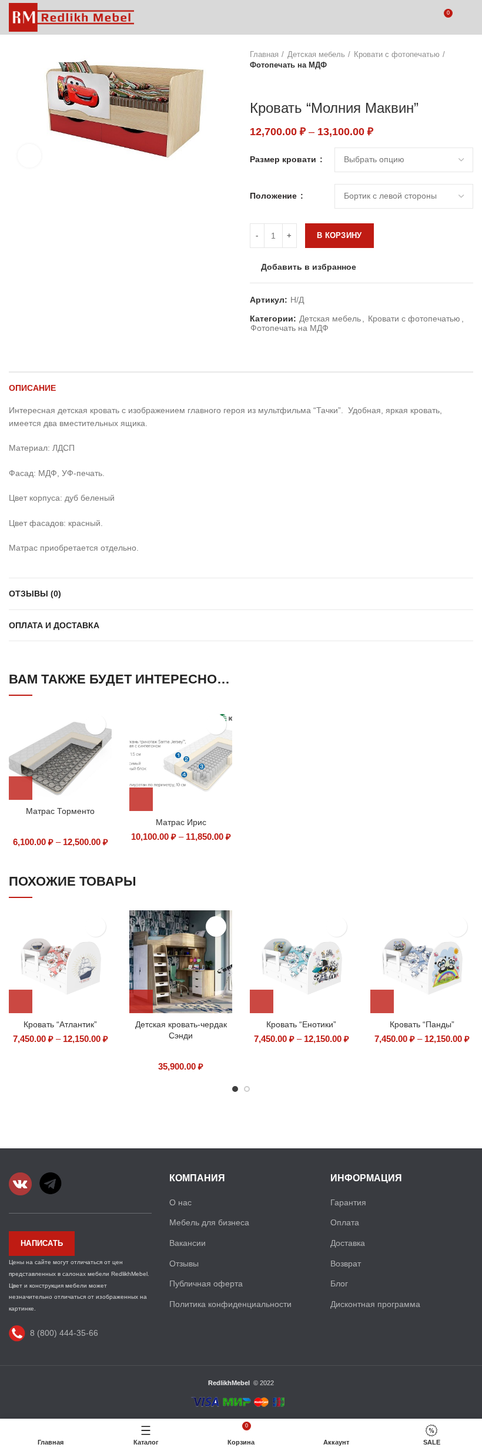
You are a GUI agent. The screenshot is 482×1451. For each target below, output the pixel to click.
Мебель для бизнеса (209, 1222)
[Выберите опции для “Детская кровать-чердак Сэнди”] (141, 1001)
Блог (339, 1283)
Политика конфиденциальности (230, 1304)
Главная (264, 54)
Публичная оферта (206, 1283)
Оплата (344, 1222)
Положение (274, 195)
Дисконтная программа (375, 1304)
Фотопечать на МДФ (288, 65)
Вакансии (187, 1243)
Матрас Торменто (60, 811)
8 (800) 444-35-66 (64, 1333)
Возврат (345, 1263)
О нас (180, 1202)
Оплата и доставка (54, 625)
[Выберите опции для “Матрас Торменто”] (20, 788)
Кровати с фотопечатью (397, 54)
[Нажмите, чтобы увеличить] (29, 155)
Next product (279, 82)
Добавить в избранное (308, 267)
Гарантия (348, 1202)
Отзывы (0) (35, 593)
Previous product (256, 82)
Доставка (347, 1243)
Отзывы (184, 1263)
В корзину (339, 235)
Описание (32, 388)
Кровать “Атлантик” (60, 1024)
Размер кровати (284, 159)
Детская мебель (316, 54)
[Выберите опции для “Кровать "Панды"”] (382, 1001)
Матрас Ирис (181, 822)
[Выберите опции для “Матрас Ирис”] (141, 799)
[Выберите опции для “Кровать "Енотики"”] (261, 1001)
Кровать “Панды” (422, 1024)
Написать (42, 1243)
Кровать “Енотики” (301, 1024)
